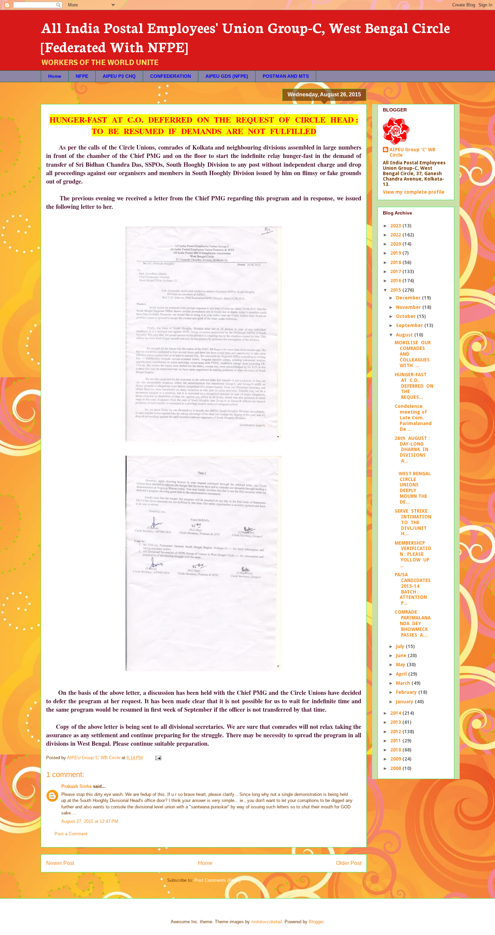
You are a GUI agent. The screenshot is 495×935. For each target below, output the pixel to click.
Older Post (348, 863)
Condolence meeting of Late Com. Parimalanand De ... (413, 417)
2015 (396, 290)
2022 (396, 234)
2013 (396, 722)
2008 (396, 768)
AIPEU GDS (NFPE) (226, 76)
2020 (396, 244)
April (402, 674)
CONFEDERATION (170, 76)
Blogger (316, 921)
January (405, 701)
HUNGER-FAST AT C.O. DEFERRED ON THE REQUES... (414, 386)
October (406, 316)
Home (54, 76)
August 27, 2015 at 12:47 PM (89, 821)
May (401, 664)
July (401, 646)
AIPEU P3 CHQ (119, 76)
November (409, 307)
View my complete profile (413, 192)
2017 (396, 271)
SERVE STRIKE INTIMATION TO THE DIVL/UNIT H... (413, 522)
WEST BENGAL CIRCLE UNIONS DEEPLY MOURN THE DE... (413, 488)
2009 (396, 759)
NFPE (82, 76)
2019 (396, 253)
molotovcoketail (266, 921)
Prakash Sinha (76, 786)
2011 (396, 740)
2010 (396, 749)
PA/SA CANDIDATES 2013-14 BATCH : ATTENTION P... (413, 589)
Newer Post (60, 863)
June (402, 655)
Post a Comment (71, 833)
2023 (396, 225)
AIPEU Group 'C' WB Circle (412, 152)
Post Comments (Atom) (217, 880)
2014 (396, 713)
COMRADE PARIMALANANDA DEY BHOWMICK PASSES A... (413, 623)
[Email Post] (158, 757)
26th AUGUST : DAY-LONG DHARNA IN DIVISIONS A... (412, 449)
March (403, 683)
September (410, 325)
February (407, 692)
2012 (396, 731)
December (409, 297)
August (405, 334)
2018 (396, 262)
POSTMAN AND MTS (286, 76)
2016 (396, 280)
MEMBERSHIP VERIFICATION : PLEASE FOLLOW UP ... (413, 554)
